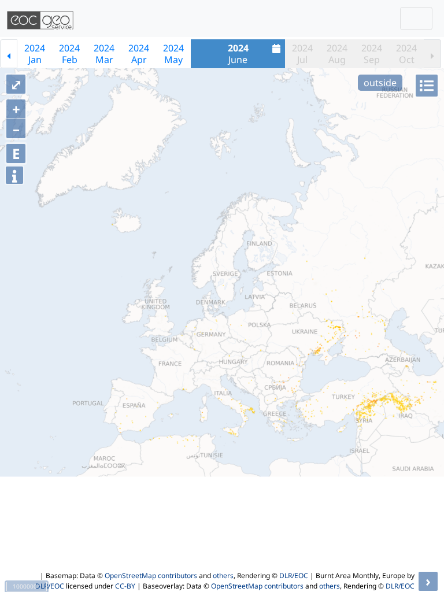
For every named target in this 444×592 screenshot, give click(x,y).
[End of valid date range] (432, 53)
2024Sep (371, 54)
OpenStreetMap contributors (151, 575)
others (223, 575)
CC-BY (125, 586)
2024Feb (69, 54)
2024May (173, 54)
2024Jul (302, 54)
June (238, 54)
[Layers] (427, 86)
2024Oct (406, 54)
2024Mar (104, 54)
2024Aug (337, 54)
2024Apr (138, 54)
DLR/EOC (293, 575)
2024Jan (34, 54)
